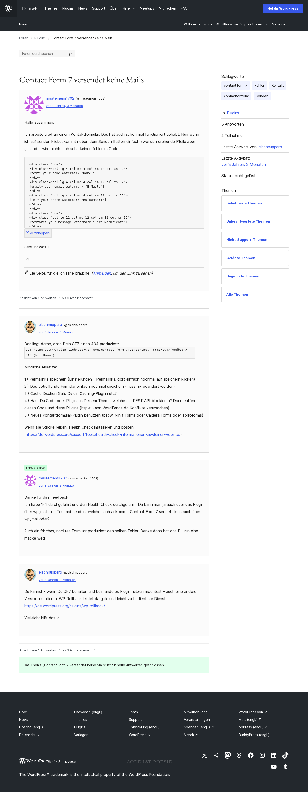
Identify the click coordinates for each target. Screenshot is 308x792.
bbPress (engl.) (253, 727)
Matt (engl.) (250, 720)
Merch (191, 735)
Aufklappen (40, 233)
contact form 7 (235, 85)
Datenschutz (29, 735)
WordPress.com (253, 712)
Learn (133, 712)
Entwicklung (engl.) (144, 727)
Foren (23, 24)
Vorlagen (81, 735)
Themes (80, 720)
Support (135, 720)
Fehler (259, 85)
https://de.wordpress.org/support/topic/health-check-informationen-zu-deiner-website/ (103, 434)
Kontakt (278, 85)
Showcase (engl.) (88, 712)
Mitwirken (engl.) (197, 712)
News (23, 720)
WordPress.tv (141, 735)
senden (262, 96)
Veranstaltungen (197, 720)
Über (23, 712)
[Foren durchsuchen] (70, 53)
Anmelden (102, 273)
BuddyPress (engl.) (256, 735)
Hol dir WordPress (283, 8)
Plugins (40, 38)
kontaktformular (236, 96)
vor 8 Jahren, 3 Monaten (64, 106)
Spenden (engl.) (199, 727)
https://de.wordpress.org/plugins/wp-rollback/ (64, 605)
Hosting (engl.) (31, 727)
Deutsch (71, 761)
